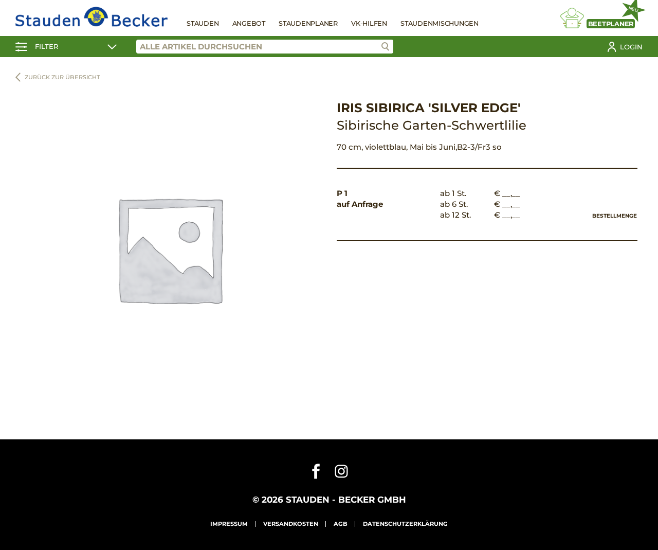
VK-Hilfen (369, 23)
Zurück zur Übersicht (62, 77)
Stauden (202, 23)
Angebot (248, 23)
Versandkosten (290, 523)
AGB (341, 523)
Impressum (229, 523)
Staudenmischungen (439, 23)
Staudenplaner (308, 23)
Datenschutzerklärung (405, 523)
